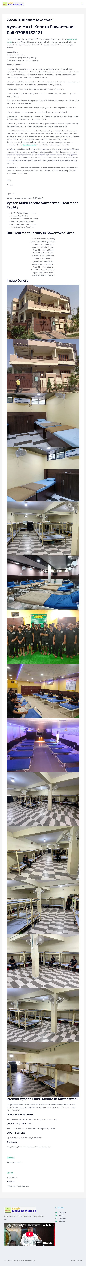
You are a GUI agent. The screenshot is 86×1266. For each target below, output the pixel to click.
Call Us (10, 1173)
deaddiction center (29, 145)
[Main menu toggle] (81, 4)
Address (10, 1157)
